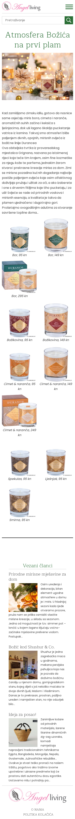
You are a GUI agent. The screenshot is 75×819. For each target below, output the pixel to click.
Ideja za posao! (22, 714)
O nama (37, 809)
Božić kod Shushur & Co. (32, 647)
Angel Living (21, 7)
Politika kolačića (38, 814)
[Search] (69, 20)
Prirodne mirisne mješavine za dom (37, 577)
